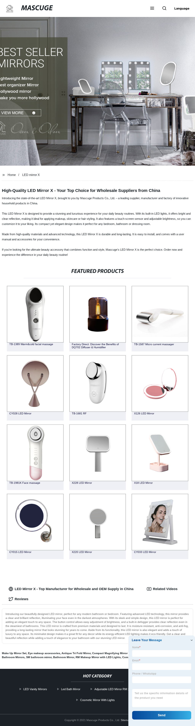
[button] (152, 8)
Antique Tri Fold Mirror (76, 653)
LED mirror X (31, 174)
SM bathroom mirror (39, 657)
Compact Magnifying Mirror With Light (117, 653)
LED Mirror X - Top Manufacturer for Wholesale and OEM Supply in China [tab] (74, 589)
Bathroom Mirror (63, 657)
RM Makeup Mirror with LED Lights (98, 657)
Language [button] (181, 8)
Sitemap (126, 720)
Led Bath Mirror (70, 689)
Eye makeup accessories (44, 653)
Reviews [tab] (21, 599)
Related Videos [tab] (165, 589)
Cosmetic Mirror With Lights (97, 699)
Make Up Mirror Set (14, 653)
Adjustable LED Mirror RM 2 (111, 689)
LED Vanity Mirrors (35, 689)
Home (12, 174)
